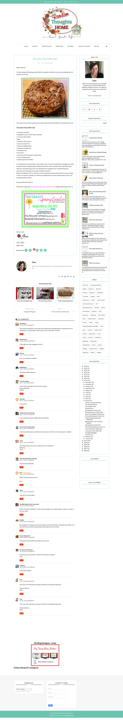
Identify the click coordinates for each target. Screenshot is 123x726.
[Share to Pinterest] (23, 242)
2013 (85, 378)
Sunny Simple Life (25, 536)
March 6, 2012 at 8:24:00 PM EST (27, 325)
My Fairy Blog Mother (68, 715)
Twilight (85, 348)
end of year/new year (88, 303)
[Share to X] (20, 242)
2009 (85, 444)
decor (98, 296)
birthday (85, 292)
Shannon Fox (23, 339)
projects (90, 330)
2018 (85, 368)
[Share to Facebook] (22, 242)
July (86, 392)
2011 (85, 440)
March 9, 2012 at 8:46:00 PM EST (27, 581)
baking (22, 245)
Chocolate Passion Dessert (45, 301)
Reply (21, 334)
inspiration (101, 318)
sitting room (92, 333)
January (87, 438)
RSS (67, 1)
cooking (92, 296)
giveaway (94, 311)
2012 (85, 380)
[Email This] (17, 242)
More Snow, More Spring (95, 220)
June (86, 394)
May (86, 396)
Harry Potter (101, 315)
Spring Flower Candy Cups (92, 410)
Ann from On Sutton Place (27, 427)
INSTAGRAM (49, 1)
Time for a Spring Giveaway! (96, 165)
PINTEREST (59, 1)
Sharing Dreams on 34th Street (94, 412)
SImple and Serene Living (27, 413)
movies (97, 322)
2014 (85, 376)
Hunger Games (92, 318)
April (87, 398)
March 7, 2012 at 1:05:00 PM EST (27, 400)
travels (93, 345)
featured (70, 46)
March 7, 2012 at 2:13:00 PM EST (27, 414)
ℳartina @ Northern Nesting (28, 458)
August (87, 390)
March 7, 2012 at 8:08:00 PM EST (27, 474)
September (88, 388)
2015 (85, 374)
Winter (93, 352)
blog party (92, 292)
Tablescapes (59, 46)
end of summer (101, 300)
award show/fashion (96, 285)
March (87, 400)
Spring (84, 337)
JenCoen (22, 399)
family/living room (87, 307)
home (84, 318)
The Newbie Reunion (91, 404)
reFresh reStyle (24, 381)
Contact (34, 46)
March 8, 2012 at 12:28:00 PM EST (27, 551)
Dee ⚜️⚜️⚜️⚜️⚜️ (25, 472)
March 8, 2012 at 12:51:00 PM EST (27, 567)
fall (97, 303)
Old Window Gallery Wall (95, 205)
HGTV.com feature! (94, 263)
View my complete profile (94, 95)
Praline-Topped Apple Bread (65, 301)
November (88, 384)
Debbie (22, 520)
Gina (94, 80)
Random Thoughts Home (66, 713)
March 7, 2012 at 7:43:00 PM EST (27, 460)
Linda (21, 490)
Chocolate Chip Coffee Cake (93, 431)
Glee (100, 311)
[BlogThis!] (19, 242)
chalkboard (100, 292)
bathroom (91, 289)
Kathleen (22, 565)
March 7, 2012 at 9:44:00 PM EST (27, 505)
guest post (85, 315)
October (88, 386)
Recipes (96, 46)
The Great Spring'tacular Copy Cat (95, 427)
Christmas (85, 296)
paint (101, 326)
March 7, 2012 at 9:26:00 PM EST (27, 491)
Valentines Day (93, 348)
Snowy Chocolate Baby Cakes (24, 301)
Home (26, 46)
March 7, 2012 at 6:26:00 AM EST (27, 355)
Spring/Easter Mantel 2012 (93, 425)
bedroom (98, 289)
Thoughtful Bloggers (91, 433)
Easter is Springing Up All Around (94, 414)
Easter (93, 300)
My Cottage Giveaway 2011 (96, 249)
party (84, 330)
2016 (85, 372)
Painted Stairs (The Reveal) (96, 178)
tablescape (85, 341)
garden (103, 307)
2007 (85, 448)
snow (99, 333)
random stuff (97, 330)
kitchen (85, 322)
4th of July (85, 285)
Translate (27, 691)
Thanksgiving (86, 345)
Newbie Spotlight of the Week (90, 326)
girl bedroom (86, 311)
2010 (85, 442)
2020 (85, 366)
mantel (91, 322)
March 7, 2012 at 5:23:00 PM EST (27, 428)
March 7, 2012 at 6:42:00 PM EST (27, 442)
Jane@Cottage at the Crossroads (29, 504)
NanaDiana (23, 323)
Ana (21, 579)
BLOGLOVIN (75, 1)
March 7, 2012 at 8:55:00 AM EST (27, 382)
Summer (90, 337)
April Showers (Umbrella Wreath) (97, 152)
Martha (22, 353)
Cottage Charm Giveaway (95, 138)
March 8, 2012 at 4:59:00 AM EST (27, 521)
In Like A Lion (89, 434)
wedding (101, 348)
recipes (85, 333)
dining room (86, 300)
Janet (21, 441)
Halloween (93, 315)
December (88, 382)
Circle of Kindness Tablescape (93, 429)
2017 (85, 370)
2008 (85, 446)
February (88, 436)
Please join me (89, 408)
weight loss (86, 352)
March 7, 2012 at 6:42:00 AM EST (27, 369)
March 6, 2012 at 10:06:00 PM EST (27, 341)
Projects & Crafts (84, 46)
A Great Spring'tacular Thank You (94, 416)
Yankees (99, 352)
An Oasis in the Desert (26, 550)
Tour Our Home (46, 46)
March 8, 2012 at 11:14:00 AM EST (27, 537)
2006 (85, 450)
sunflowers (98, 337)
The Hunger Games (90, 406)
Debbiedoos (23, 367)
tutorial (100, 345)
